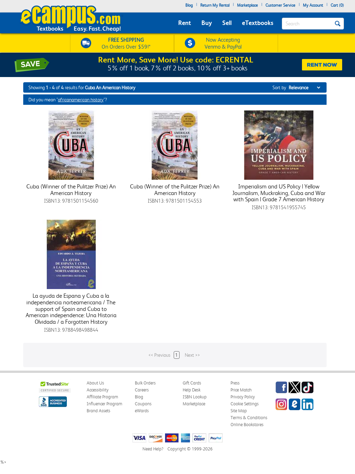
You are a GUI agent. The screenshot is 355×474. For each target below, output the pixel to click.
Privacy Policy (243, 396)
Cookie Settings (245, 403)
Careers (142, 389)
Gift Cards (192, 383)
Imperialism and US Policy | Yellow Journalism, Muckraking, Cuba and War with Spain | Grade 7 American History (279, 193)
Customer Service (280, 5)
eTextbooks (257, 22)
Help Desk (191, 389)
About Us (95, 383)
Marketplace (247, 5)
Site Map (239, 410)
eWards (142, 410)
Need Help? (152, 448)
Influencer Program (104, 403)
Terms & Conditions (249, 417)
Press (235, 383)
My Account (313, 5)
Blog (189, 5)
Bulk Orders (145, 383)
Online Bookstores (247, 424)
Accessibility (98, 389)
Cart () (337, 5)
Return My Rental (215, 5)
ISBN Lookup (195, 396)
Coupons (143, 403)
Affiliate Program (102, 396)
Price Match (241, 389)
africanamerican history (81, 99)
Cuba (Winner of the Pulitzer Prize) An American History (71, 189)
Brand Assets (98, 410)
